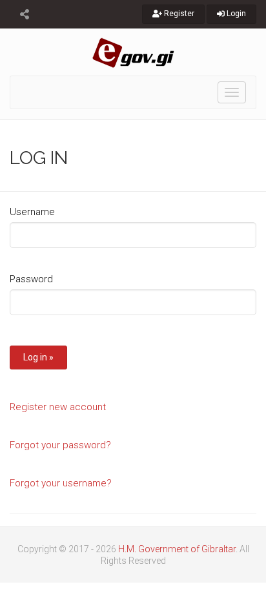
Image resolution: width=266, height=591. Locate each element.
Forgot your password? (60, 445)
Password (31, 279)
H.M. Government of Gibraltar (177, 549)
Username (32, 212)
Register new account (58, 407)
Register (178, 13)
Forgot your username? (61, 483)
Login (235, 13)
